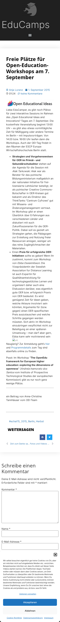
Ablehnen (30, 610)
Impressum (48, 618)
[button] (55, 554)
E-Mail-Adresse (11, 541)
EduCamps (26, 24)
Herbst (40, 421)
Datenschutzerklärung (33, 618)
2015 (24, 421)
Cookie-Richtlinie (14, 618)
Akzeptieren (30, 602)
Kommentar (9, 489)
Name (6, 529)
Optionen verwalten (27, 594)
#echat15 (14, 421)
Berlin (31, 421)
